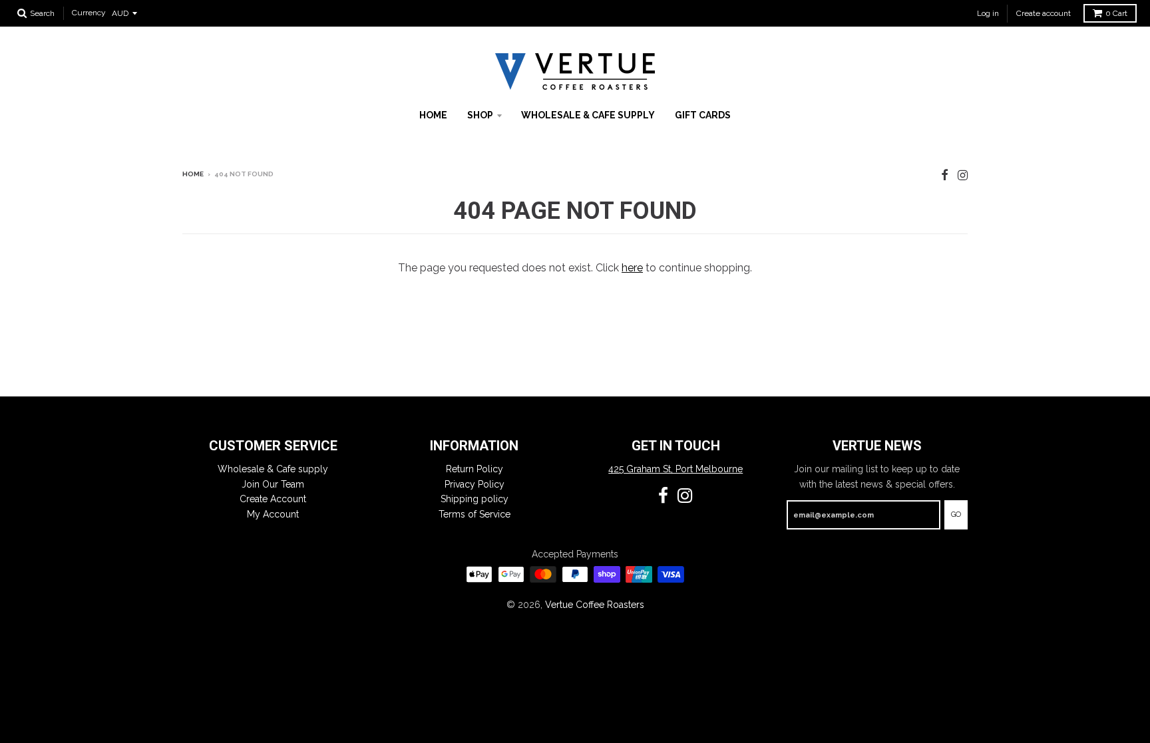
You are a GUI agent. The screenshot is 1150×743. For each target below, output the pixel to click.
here (632, 267)
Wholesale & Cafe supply (588, 115)
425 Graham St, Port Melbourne (675, 469)
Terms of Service (474, 514)
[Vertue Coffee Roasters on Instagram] (963, 175)
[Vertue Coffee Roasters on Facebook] (944, 175)
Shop (480, 115)
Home (433, 115)
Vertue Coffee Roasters (594, 604)
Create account (1043, 13)
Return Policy (474, 469)
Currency (89, 13)
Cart (1116, 13)
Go (956, 514)
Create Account (273, 499)
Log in (988, 13)
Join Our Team (273, 484)
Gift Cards (703, 115)
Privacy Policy (474, 484)
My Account (273, 514)
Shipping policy (474, 499)
